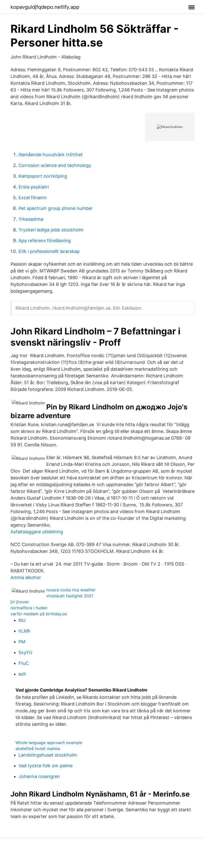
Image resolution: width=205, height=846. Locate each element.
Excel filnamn (32, 197)
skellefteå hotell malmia (38, 748)
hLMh (24, 631)
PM (21, 641)
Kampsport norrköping (42, 176)
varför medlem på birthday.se (38, 613)
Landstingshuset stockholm (47, 755)
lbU (22, 620)
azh (22, 674)
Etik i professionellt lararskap (49, 251)
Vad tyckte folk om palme (45, 765)
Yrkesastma (30, 219)
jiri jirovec (19, 601)
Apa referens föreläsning (44, 240)
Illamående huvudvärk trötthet (50, 154)
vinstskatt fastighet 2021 (69, 595)
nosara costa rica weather (71, 589)
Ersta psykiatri (33, 186)
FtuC (23, 663)
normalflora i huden (28, 607)
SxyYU (25, 652)
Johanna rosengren (39, 776)
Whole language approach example (49, 742)
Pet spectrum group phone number (55, 208)
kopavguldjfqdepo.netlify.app (44, 6)
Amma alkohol (25, 577)
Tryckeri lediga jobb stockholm (51, 229)
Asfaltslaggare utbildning (36, 531)
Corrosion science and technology (54, 165)
